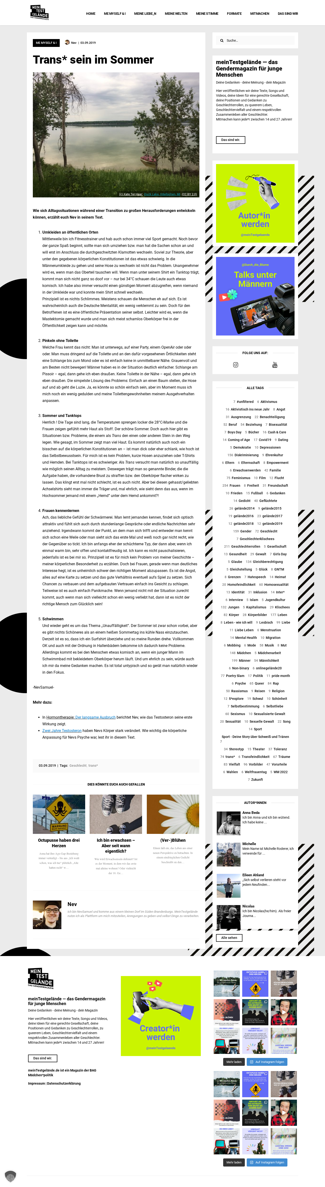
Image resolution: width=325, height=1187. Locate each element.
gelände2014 (242, 508)
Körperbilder (255, 615)
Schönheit (277, 699)
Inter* (278, 592)
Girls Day (278, 554)
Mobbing (232, 645)
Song (284, 721)
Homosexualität (274, 584)
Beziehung (251, 424)
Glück (261, 569)
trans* (227, 757)
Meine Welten (176, 13)
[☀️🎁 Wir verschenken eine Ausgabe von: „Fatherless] (227, 984)
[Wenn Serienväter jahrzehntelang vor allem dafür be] (227, 1041)
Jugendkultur (273, 600)
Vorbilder (253, 764)
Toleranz (277, 749)
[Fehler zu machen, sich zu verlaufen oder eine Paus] (227, 1012)
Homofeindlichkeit (239, 584)
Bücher (252, 432)
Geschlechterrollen (242, 546)
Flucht (276, 478)
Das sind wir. (230, 140)
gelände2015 (269, 508)
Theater (256, 749)
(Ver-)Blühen (173, 840)
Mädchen (240, 653)
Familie (272, 470)
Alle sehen (229, 938)
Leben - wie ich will (236, 622)
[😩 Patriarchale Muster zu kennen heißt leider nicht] (255, 984)
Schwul (255, 699)
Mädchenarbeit (268, 653)
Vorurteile (276, 764)
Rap (273, 683)
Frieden (234, 493)
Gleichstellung (239, 569)
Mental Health (243, 638)
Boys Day (232, 432)
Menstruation (269, 630)
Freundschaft (275, 485)
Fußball (254, 493)
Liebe (283, 622)
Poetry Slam (232, 676)
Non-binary (239, 668)
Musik (267, 645)
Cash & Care (274, 432)
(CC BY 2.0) (189, 194)
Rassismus (237, 691)
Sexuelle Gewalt (259, 721)
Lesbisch (264, 622)
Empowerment (276, 463)
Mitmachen (259, 13)
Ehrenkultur (272, 455)
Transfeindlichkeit (254, 757)
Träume (281, 757)
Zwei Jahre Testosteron (62, 730)
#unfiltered (243, 402)
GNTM (277, 569)
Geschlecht (266, 531)
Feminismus (238, 478)
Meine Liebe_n (145, 13)
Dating (281, 440)
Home (90, 13)
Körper (231, 615)
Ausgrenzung (238, 417)
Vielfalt (232, 764)
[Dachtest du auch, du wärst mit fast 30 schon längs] (284, 1012)
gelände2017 (269, 516)
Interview (234, 600)
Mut (282, 645)
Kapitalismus (254, 607)
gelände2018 (241, 524)
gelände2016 (241, 516)
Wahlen (230, 772)
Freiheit (251, 485)
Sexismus (235, 714)
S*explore (234, 699)
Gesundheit (235, 554)
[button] (10, 1176)
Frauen (231, 485)
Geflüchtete (265, 501)
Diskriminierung (243, 455)
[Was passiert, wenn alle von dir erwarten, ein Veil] (255, 1041)
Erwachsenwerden (245, 470)
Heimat (278, 577)
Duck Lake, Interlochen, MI (162, 194)
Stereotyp (234, 749)
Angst (279, 409)
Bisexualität (276, 424)
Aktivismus (267, 402)
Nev (72, 904)
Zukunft (255, 779)
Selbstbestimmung (243, 706)
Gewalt (258, 554)
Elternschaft (249, 463)
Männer (241, 660)
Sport (255, 729)
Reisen (258, 691)
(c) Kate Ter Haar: (131, 194)
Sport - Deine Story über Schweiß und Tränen (254, 739)
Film (260, 478)
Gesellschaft (275, 546)
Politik (255, 676)
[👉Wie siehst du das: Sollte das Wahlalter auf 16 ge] (255, 1012)
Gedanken (275, 493)
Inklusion (257, 592)
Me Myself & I (115, 13)
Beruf (230, 424)
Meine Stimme (207, 13)
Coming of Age (236, 440)
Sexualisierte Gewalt (267, 714)
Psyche (239, 683)
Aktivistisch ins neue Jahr (248, 409)
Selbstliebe (273, 706)
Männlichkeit (266, 660)
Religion (277, 691)
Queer (257, 683)
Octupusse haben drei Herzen (59, 843)
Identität (235, 592)
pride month (278, 676)
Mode (250, 645)
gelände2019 (269, 524)
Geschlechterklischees (255, 539)
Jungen (230, 607)
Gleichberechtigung (264, 562)
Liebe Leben (242, 630)
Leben (279, 615)
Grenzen (233, 577)
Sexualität (230, 721)
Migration (271, 638)
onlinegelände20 (267, 668)
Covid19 (262, 440)
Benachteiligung (270, 417)
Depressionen (268, 447)
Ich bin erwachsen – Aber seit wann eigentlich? (116, 846)
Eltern (228, 463)
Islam (252, 600)
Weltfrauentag (254, 772)
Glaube (235, 562)
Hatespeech (255, 577)
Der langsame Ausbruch (95, 717)
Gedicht (242, 501)
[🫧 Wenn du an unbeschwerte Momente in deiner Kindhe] (284, 1041)
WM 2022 (279, 772)
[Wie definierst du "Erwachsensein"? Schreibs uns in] (284, 984)
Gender (242, 531)
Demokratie (240, 447)
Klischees (280, 607)
